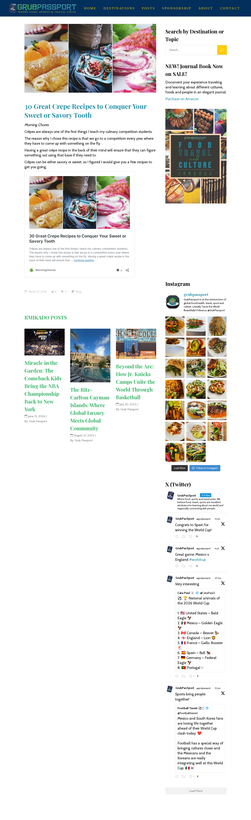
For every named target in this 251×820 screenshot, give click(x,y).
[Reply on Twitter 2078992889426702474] (177, 537)
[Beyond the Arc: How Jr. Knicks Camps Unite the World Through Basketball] (136, 344)
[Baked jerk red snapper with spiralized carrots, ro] (217, 410)
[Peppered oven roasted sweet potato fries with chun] (174, 410)
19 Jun (217, 688)
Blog (78, 291)
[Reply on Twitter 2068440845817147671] (177, 676)
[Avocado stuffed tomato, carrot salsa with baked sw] (217, 389)
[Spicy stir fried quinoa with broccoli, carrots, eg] (217, 326)
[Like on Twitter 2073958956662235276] (192, 566)
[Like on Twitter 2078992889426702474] (192, 537)
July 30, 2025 (128, 404)
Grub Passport (38, 421)
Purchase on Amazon (182, 99)
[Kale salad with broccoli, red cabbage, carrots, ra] (174, 452)
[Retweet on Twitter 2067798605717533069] (184, 777)
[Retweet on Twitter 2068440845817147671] (184, 676)
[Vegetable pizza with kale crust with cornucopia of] (195, 452)
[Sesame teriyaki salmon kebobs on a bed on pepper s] (195, 326)
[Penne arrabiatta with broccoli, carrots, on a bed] (174, 431)
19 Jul (217, 518)
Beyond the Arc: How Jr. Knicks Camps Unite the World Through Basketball (135, 382)
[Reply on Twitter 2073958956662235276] (177, 566)
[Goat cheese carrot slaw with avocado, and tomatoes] (174, 389)
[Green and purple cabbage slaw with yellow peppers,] (217, 431)
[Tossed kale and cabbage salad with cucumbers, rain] (195, 368)
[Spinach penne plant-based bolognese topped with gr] (174, 347)
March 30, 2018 (37, 291)
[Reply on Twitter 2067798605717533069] (177, 777)
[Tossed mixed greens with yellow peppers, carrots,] (174, 326)
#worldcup (197, 559)
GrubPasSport (184, 518)
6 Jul (217, 548)
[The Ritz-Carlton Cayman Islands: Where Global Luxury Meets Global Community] (90, 355)
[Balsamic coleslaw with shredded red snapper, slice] (195, 431)
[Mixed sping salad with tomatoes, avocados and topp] (217, 347)
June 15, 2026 (36, 416)
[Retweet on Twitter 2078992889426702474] (184, 537)
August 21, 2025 (83, 435)
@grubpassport (203, 518)
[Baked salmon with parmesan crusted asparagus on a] (174, 368)
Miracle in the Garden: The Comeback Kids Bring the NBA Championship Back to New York (42, 385)
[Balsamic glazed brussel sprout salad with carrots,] (195, 389)
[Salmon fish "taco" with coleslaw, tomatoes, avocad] (195, 410)
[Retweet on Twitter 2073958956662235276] (184, 566)
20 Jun (218, 578)
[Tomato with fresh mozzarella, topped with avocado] (195, 347)
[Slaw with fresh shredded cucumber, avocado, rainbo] (217, 368)
